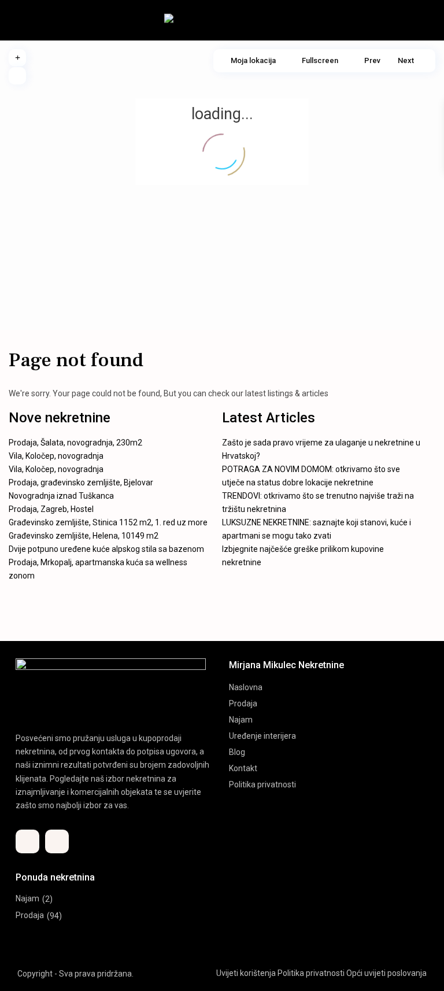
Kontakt (243, 768)
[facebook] (27, 841)
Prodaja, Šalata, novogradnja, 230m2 (75, 442)
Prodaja (243, 703)
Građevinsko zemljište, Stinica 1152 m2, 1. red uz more (108, 522)
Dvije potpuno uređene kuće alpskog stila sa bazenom (106, 549)
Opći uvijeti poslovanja (386, 973)
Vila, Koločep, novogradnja (56, 455)
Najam (241, 719)
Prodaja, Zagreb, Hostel (51, 509)
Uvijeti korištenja (246, 973)
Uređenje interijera (262, 736)
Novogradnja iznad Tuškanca (61, 495)
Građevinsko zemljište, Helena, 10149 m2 (83, 535)
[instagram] (57, 841)
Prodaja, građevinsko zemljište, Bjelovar (81, 482)
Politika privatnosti (262, 784)
